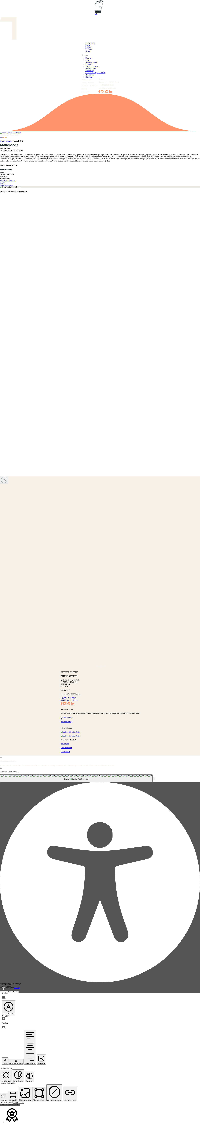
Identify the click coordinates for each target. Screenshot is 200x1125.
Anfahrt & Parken (91, 66)
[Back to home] (100, 133)
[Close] (1, 768)
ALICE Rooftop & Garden (95, 73)
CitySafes (88, 77)
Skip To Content (6, 1102)
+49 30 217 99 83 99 (106, 85)
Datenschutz (65, 752)
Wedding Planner (91, 62)
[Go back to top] (4, 480)
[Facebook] (99, 93)
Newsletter (89, 75)
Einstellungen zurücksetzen (10, 1105)
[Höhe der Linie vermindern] (3, 1027)
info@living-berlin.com (107, 88)
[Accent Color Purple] (1, 137)
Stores (87, 45)
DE (96, 14)
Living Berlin (90, 43)
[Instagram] (102, 93)
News (87, 51)
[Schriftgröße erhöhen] (3, 988)
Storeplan (88, 64)
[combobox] (76, 778)
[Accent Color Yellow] (5, 137)
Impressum (65, 744)
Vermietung (89, 71)
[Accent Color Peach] (3, 137)
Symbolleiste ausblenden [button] (9, 992)
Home (2, 141)
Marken (88, 47)
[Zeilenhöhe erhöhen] (3, 1018)
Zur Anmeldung (66, 717)
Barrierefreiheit (66, 748)
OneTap (17, 988)
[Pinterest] (106, 92)
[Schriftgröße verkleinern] (3, 997)
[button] (154, 779)
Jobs (87, 60)
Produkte (88, 49)
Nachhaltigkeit (90, 69)
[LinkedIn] (110, 92)
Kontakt (88, 58)
